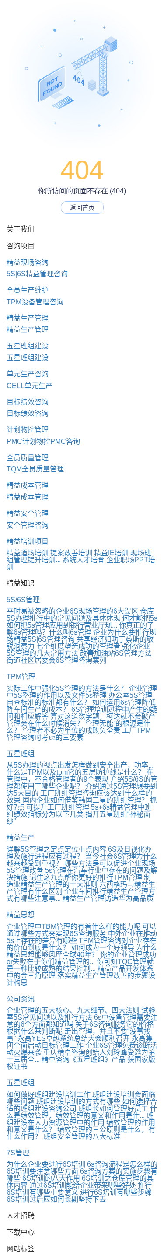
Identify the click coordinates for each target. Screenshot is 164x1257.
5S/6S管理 (23, 600)
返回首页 (82, 207)
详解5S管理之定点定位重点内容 (56, 849)
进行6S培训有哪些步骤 (116, 1192)
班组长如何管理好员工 (113, 1108)
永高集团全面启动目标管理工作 (80, 1042)
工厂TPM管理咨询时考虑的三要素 (79, 734)
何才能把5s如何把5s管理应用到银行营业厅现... (82, 621)
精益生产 (21, 837)
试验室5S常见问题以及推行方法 (81, 1014)
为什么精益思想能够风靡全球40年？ (82, 951)
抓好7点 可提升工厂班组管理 (82, 803)
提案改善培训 (71, 553)
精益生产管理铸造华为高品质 (108, 898)
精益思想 (21, 914)
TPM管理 (21, 676)
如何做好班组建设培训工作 (49, 1094)
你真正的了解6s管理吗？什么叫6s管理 (80, 628)
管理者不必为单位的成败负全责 (71, 730)
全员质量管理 (28, 457)
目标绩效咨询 (28, 402)
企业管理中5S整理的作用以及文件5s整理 (82, 692)
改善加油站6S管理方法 (116, 653)
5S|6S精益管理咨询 (37, 274)
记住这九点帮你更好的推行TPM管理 (85, 877)
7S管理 (18, 1153)
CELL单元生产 (29, 385)
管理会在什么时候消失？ (45, 723)
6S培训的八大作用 (51, 1178)
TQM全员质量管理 (35, 469)
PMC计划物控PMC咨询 (43, 441)
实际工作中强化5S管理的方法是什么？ (67, 688)
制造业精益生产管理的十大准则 (79, 881)
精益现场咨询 (28, 262)
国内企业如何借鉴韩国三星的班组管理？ (85, 800)
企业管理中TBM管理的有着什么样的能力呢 (73, 926)
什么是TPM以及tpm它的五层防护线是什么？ (76, 772)
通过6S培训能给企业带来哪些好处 (82, 1185)
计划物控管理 (28, 429)
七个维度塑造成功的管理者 (78, 646)
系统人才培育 (84, 560)
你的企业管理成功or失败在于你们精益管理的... (81, 958)
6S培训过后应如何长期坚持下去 (56, 1199)
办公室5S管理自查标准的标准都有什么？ (79, 699)
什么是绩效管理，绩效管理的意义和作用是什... (82, 1112)
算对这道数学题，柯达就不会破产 (102, 716)
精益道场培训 (28, 553)
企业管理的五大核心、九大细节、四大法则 (73, 1010)
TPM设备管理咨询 (35, 302)
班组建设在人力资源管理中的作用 (80, 1119)
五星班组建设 (28, 346)
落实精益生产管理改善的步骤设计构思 (81, 979)
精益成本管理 (28, 485)
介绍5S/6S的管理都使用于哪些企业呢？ (82, 782)
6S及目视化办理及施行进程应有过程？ (79, 853)
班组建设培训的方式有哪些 (78, 1101)
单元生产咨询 (28, 374)
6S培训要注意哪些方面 (42, 1171)
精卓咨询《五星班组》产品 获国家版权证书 (81, 1063)
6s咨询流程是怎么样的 (122, 1164)
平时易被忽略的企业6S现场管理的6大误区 (72, 611)
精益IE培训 (111, 553)
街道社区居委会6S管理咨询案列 (56, 660)
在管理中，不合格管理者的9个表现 (80, 775)
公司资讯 (21, 999)
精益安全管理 (28, 513)
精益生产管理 (28, 318)
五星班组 (21, 753)
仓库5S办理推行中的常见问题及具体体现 (80, 614)
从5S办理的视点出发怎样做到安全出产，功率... (80, 765)
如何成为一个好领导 (102, 947)
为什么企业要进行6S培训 (46, 1164)
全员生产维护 (28, 290)
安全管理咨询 (28, 525)
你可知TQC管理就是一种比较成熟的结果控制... (80, 965)
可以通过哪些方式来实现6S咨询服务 (81, 930)
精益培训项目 (28, 541)
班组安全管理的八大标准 (81, 1136)
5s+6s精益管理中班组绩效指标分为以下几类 (79, 810)
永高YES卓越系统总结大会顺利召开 (73, 1038)
